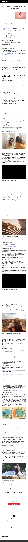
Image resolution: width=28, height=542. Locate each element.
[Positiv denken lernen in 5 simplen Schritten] (14, 149)
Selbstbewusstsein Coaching (11, 246)
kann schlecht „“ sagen (17, 390)
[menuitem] (26, 1)
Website (11, 527)
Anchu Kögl (16, 9)
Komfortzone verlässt (20, 215)
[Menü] (26, 1)
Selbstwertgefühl (19, 194)
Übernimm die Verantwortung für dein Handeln (9, 370)
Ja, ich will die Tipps (14, 504)
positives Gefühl (12, 131)
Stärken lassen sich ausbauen (18, 86)
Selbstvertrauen (10, 53)
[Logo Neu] (4, 1)
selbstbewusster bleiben (10, 461)
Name (11, 522)
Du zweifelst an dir (6, 28)
